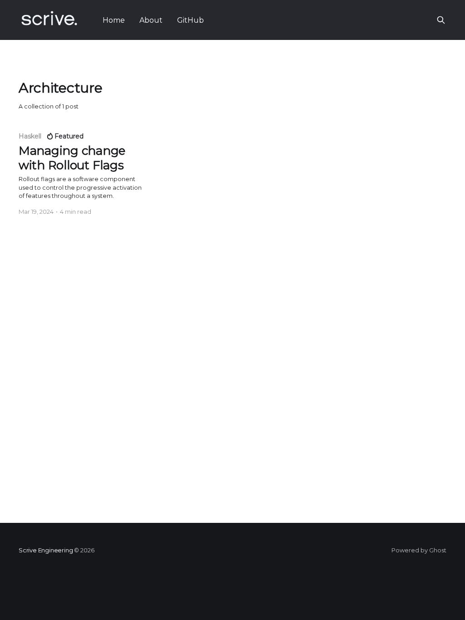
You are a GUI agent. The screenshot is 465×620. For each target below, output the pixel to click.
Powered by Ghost (418, 550)
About (151, 20)
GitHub (190, 20)
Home (114, 20)
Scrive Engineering (46, 550)
